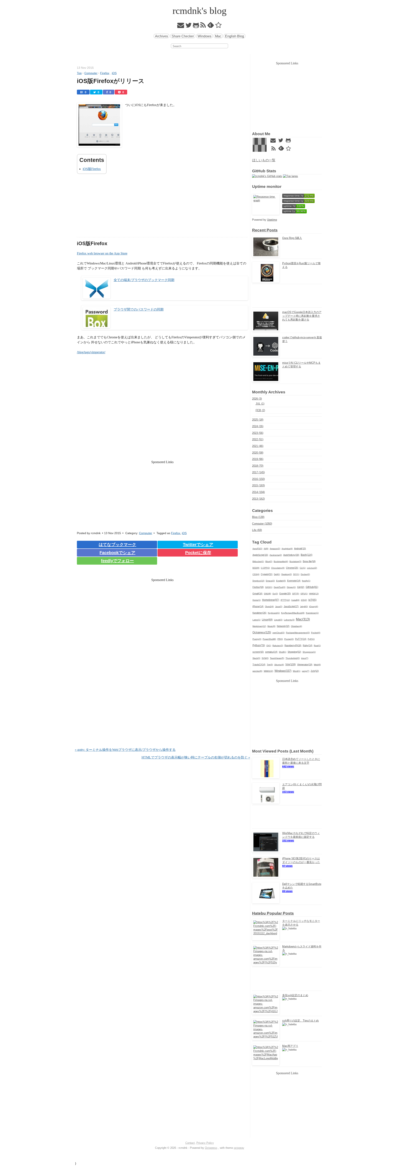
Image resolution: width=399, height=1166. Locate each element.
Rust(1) (317, 645)
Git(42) (300, 587)
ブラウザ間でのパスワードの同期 (139, 309)
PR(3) (280, 639)
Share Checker (183, 36)
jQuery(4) (313, 606)
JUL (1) (260, 403)
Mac (218, 36)
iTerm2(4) (269, 606)
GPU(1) (304, 593)
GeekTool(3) (279, 587)
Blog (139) (258, 517)
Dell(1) (277, 574)
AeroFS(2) (257, 548)
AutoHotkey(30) (291, 555)
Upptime (272, 219)
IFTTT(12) (285, 600)
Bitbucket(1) (258, 561)
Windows (204, 36)
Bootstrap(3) (295, 561)
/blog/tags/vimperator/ (91, 352)
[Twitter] (188, 26)
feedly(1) (306, 581)
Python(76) (258, 645)
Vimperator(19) (304, 664)
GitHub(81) (312, 587)
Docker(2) (305, 574)
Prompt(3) (289, 639)
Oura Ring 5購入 (292, 238)
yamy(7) (305, 671)
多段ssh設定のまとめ (295, 995)
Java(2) (278, 606)
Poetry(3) (256, 639)
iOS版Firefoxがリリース (110, 81)
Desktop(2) (286, 574)
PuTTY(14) (300, 639)
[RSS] (203, 26)
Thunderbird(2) (293, 658)
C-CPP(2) (265, 568)
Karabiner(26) (259, 613)
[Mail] (180, 26)
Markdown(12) (259, 626)
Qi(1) (268, 645)
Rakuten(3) (277, 645)
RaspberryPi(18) (292, 645)
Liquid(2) (278, 620)
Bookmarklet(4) (281, 561)
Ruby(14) (307, 645)
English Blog (234, 36)
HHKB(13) (314, 593)
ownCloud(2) (278, 632)
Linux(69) (267, 619)
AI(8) (266, 548)
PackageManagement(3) (298, 632)
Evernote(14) (293, 580)
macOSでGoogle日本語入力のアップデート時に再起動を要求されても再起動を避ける (301, 316)
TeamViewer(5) (277, 658)
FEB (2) (260, 410)
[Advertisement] (162, 208)
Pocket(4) (315, 632)
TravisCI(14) (258, 664)
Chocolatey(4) (277, 568)
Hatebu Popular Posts (273, 913)
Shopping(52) (294, 652)
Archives (161, 36)
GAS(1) (268, 587)
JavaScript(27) (291, 606)
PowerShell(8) (269, 639)
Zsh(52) (315, 671)
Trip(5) (270, 664)
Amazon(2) (275, 548)
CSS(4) (255, 574)
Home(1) (256, 600)
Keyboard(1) (274, 613)
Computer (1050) (262, 523)
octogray (239, 1147)
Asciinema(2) (276, 555)
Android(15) (300, 548)
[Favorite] (218, 26)
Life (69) (257, 530)
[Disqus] (162, 694)
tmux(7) (304, 658)
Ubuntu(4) (279, 664)
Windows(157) (283, 670)
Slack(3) (256, 658)
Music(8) (271, 626)
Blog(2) (268, 561)
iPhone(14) (258, 606)
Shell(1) (282, 652)
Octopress (211, 1147)
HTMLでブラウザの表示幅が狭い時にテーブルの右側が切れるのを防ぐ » (196, 757)
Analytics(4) (287, 548)
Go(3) (275, 593)
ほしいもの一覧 (263, 160)
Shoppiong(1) (309, 652)
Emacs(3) (270, 581)
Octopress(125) (261, 632)
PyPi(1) (311, 639)
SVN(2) (265, 658)
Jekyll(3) (304, 606)
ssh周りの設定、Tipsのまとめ (300, 1020)
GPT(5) (295, 593)
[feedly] (210, 26)
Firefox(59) (258, 587)
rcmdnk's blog (199, 10)
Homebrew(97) (270, 599)
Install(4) (295, 600)
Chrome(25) (292, 567)
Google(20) (285, 593)
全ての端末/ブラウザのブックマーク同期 (144, 280)
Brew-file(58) (309, 561)
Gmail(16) (257, 593)
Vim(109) (290, 664)
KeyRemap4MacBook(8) (292, 613)
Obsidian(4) (296, 626)
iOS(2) (304, 600)
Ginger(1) (291, 587)
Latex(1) (256, 620)
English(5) (281, 581)
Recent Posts (265, 230)
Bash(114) (306, 554)
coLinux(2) (312, 568)
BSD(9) (255, 568)
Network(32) (283, 626)
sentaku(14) (271, 652)
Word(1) (296, 671)
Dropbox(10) (258, 581)
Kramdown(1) (312, 613)
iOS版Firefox (92, 169)
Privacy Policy (205, 1142)
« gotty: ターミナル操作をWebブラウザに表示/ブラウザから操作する (125, 749)
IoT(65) (312, 600)
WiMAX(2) (268, 671)
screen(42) (258, 652)
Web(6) (317, 664)
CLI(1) (302, 568)
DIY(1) (296, 574)
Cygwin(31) (266, 574)
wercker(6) (257, 671)
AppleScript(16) (260, 555)
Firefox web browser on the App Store (102, 253)
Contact (190, 1142)
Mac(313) (303, 619)
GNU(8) (267, 593)
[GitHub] (196, 26)
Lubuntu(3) (289, 620)
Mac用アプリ (290, 1045)
